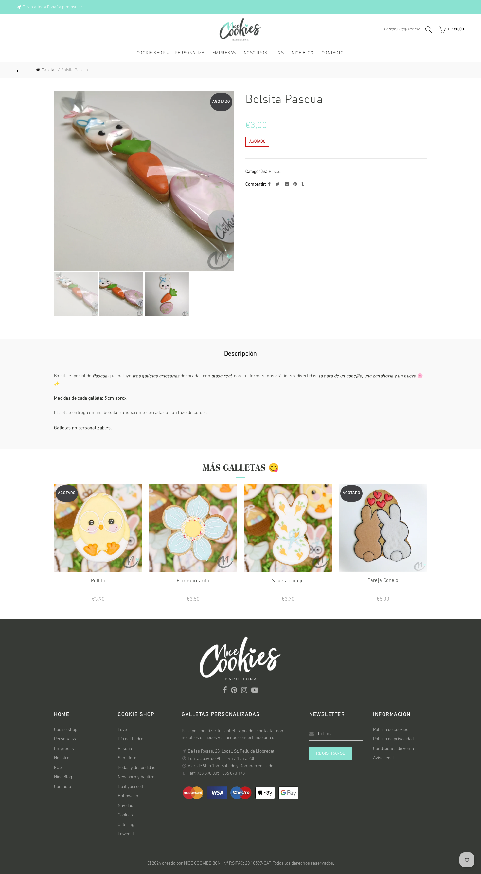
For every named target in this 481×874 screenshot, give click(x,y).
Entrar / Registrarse (402, 29)
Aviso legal (383, 758)
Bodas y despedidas (136, 767)
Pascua (276, 171)
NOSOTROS (255, 53)
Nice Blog (63, 777)
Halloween (128, 796)
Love (122, 729)
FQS (279, 53)
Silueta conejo (288, 581)
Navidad (125, 805)
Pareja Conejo (383, 580)
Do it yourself (130, 786)
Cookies (125, 815)
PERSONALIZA (190, 53)
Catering (126, 824)
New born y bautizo (136, 777)
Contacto (62, 786)
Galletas (49, 70)
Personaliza (65, 739)
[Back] (22, 70)
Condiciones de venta (393, 748)
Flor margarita (193, 581)
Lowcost (126, 834)
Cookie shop (65, 729)
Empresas (64, 748)
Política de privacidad (393, 739)
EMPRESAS (224, 53)
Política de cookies (390, 729)
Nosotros (63, 758)
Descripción (240, 354)
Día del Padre (130, 739)
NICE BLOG (303, 53)
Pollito (98, 581)
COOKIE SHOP (151, 53)
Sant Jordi (127, 758)
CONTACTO (333, 53)
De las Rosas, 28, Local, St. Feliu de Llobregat (231, 751)
